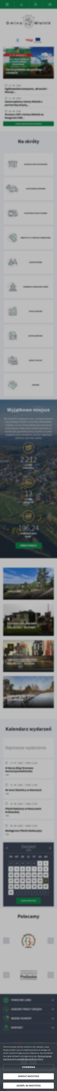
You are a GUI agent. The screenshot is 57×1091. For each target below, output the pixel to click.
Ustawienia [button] (28, 1067)
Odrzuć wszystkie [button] (28, 1076)
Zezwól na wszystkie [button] (28, 1085)
